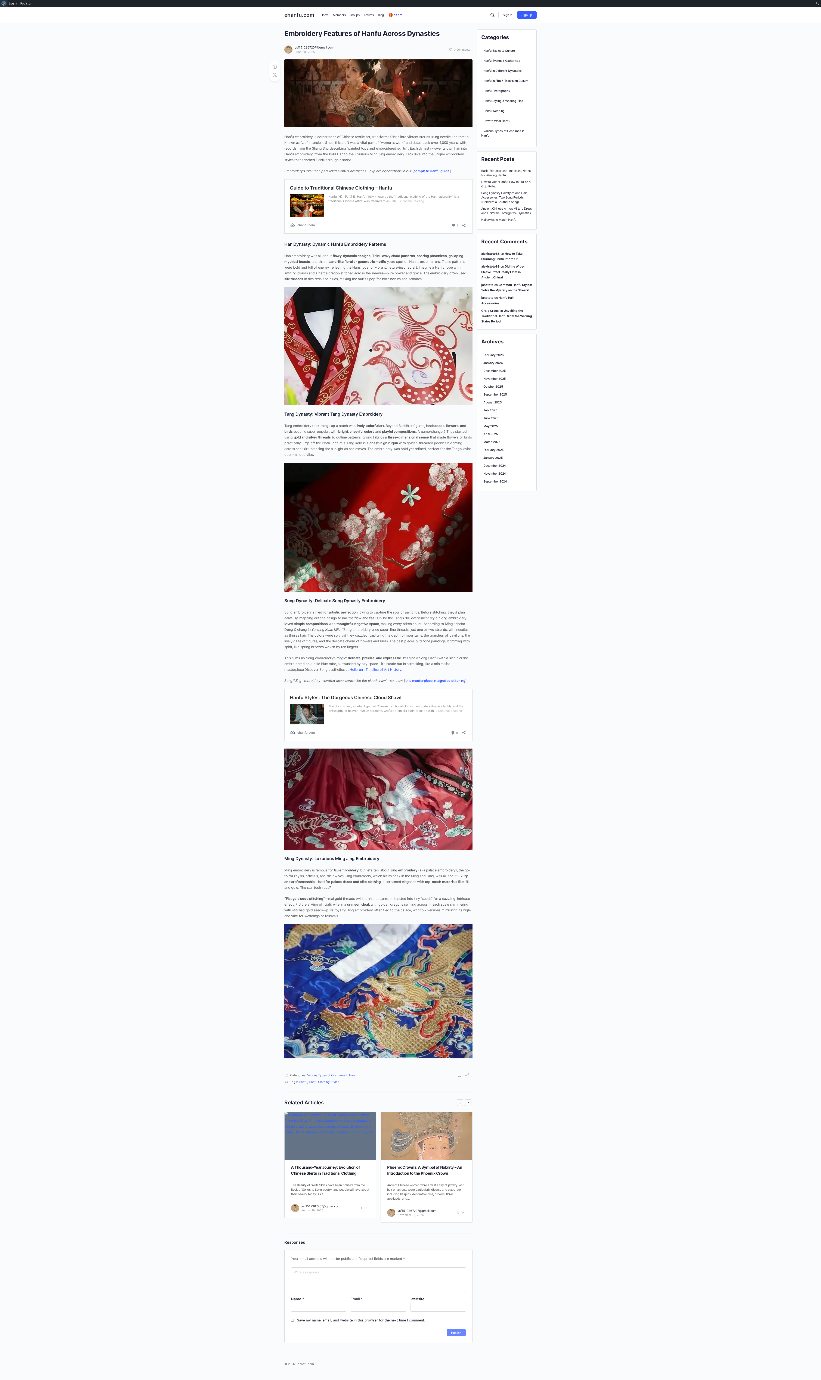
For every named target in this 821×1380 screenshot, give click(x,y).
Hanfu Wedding (494, 111)
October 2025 (493, 386)
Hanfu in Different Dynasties (502, 70)
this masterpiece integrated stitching (435, 680)
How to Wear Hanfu (496, 121)
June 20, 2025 (305, 52)
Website (417, 1299)
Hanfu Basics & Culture (499, 50)
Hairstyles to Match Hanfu (498, 219)
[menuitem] (3, 3)
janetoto (487, 285)
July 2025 (490, 410)
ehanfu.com (299, 15)
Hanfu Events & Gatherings (501, 60)
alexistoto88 (490, 253)
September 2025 (495, 394)
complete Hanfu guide (432, 171)
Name (297, 1299)
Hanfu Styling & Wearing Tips (503, 101)
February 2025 (493, 450)
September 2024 (495, 481)
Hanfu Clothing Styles (324, 1082)
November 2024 (494, 473)
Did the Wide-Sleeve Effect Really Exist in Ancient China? (503, 272)
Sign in (507, 15)
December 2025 (494, 370)
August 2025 (492, 402)
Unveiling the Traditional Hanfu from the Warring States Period (506, 316)
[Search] (492, 15)
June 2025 (490, 418)
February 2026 (493, 355)
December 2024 (494, 465)
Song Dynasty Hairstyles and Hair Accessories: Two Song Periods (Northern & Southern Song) (504, 197)
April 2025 (490, 434)
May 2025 (490, 426)
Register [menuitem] (25, 3)
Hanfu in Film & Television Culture (505, 80)
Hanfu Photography (496, 91)
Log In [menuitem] (13, 3)
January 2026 (493, 363)
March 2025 (492, 442)
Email (357, 1299)
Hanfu (303, 1082)
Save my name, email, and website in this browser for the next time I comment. (361, 1320)
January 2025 (493, 457)
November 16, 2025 (410, 1215)
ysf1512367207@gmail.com (314, 47)
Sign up (526, 15)
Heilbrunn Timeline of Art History (375, 669)
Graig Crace (490, 310)
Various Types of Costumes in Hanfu (332, 1075)
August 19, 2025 (312, 1210)
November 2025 (494, 378)
